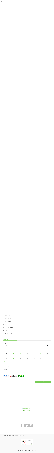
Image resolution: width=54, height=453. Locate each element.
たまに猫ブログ (6, 330)
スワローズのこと (7, 318)
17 (40, 353)
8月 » (50, 361)
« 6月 (4, 361)
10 (40, 350)
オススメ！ (5, 324)
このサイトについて (7, 333)
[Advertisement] (27, 397)
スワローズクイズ (7, 315)
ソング (5, 312)
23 (34, 356)
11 (47, 350)
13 (13, 353)
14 (20, 353)
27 (13, 358)
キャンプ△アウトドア (8, 327)
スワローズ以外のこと (8, 321)
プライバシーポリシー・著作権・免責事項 (13, 435)
